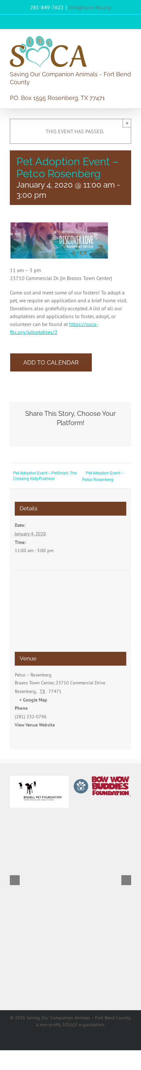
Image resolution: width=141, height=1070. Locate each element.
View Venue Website (35, 725)
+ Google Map (33, 700)
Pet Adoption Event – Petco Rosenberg (102, 476)
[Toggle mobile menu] (128, 39)
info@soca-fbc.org (90, 7)
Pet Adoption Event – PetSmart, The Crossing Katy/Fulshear (45, 475)
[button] (15, 880)
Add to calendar (51, 362)
